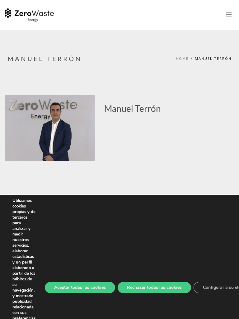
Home (182, 58)
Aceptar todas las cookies (80, 287)
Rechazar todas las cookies (154, 287)
